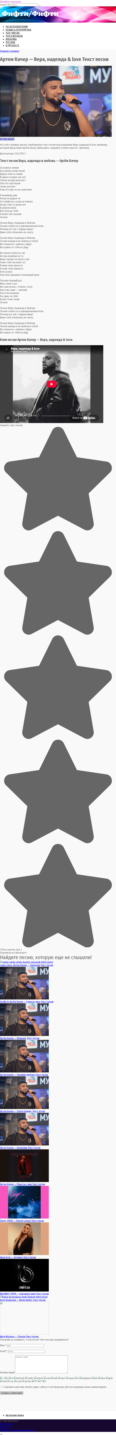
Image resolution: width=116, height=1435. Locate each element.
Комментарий (7, 1372)
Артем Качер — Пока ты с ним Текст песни (22, 1184)
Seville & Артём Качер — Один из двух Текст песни (26, 1001)
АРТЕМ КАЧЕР (7, 139)
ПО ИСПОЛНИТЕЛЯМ (17, 26)
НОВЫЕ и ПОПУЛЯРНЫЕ (18, 29)
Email (3, 1351)
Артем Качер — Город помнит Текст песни (22, 1111)
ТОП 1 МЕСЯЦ (13, 33)
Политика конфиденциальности (17, 1430)
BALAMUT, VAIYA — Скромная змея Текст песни (24, 1293)
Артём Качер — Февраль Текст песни (19, 1038)
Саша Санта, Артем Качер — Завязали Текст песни (26, 965)
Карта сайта (6, 1424)
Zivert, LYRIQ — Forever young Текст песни (22, 1220)
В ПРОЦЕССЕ (12, 45)
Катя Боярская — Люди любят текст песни (23, 1300)
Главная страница (9, 51)
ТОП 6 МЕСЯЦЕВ (14, 36)
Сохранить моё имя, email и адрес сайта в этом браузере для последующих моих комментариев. (55, 1387)
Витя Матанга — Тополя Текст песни (19, 1336)
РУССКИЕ (10, 42)
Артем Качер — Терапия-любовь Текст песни (24, 1074)
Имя (3, 1345)
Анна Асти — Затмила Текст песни (18, 1257)
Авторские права (15, 1415)
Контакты (5, 1427)
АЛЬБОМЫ (11, 39)
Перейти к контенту (10, 1)
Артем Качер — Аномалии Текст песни (20, 1147)
